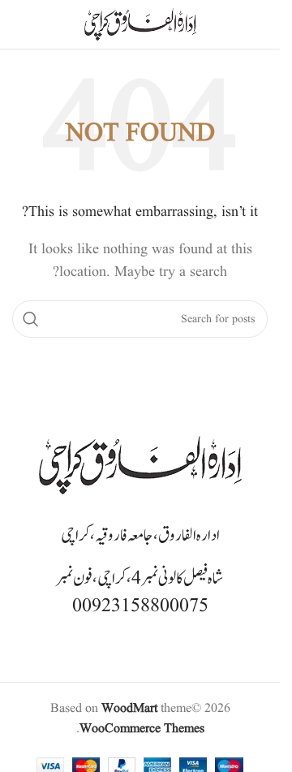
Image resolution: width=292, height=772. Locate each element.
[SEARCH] (30, 319)
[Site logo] (140, 24)
